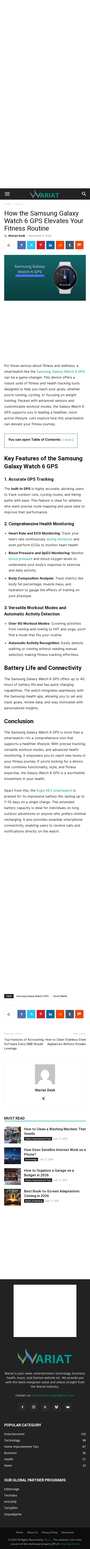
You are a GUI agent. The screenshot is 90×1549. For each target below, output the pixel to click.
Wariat (48, 1539)
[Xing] (45, 1098)
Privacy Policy (50, 1532)
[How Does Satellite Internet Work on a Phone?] (12, 1155)
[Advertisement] (45, 47)
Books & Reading (33, 1200)
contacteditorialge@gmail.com (53, 1395)
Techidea (10, 1495)
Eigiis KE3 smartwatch (54, 790)
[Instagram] (34, 1407)
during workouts (59, 539)
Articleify (10, 1502)
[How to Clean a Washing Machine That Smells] (12, 1135)
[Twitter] (31, 245)
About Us (32, 1532)
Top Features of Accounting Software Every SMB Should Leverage (24, 1044)
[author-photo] (45, 1084)
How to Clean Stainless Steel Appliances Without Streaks (65, 1042)
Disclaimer (68, 1532)
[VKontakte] (67, 1407)
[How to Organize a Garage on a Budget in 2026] (12, 1176)
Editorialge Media (69, 1544)
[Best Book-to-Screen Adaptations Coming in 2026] (12, 1197)
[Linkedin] (50, 245)
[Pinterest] (41, 245)
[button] (7, 194)
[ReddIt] (60, 245)
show (67, 439)
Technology (31, 1159)
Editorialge (11, 1489)
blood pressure (20, 559)
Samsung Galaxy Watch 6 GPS (61, 371)
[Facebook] (21, 245)
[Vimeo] (56, 1407)
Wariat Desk (16, 236)
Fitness (19, 204)
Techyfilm (11, 1508)
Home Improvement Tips (38, 1138)
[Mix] (79, 245)
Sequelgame (13, 1514)
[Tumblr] (70, 245)
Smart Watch (60, 996)
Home (7, 204)
